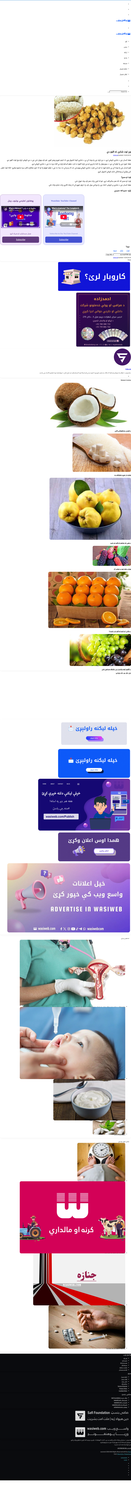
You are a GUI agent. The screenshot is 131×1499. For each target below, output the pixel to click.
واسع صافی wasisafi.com (120, 1400)
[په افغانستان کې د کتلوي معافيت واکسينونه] (72, 1079)
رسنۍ (125, 47)
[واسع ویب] (123, 21)
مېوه (115, 250)
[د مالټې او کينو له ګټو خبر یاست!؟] (89, 628)
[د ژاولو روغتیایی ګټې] (109, 1134)
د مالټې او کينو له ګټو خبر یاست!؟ (120, 631)
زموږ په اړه (124, 1361)
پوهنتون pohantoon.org (120, 1407)
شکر (121, 250)
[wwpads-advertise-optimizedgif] (94, 861)
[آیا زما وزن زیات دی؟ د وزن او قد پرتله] (101, 1181)
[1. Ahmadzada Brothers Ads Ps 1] (103, 346)
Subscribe (63, 239)
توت (128, 250)
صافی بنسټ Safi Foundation (119, 1398)
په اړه (125, 58)
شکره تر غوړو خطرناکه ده (122, 475)
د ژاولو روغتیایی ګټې (119, 1134)
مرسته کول (124, 1365)
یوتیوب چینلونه (123, 1368)
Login (125, 1460)
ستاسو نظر (124, 1384)
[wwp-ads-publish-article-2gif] (94, 777)
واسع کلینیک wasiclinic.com (119, 1405)
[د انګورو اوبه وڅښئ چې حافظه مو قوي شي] (100, 666)
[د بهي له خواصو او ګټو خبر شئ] (90, 539)
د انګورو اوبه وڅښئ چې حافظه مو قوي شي (116, 669)
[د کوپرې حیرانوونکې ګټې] (89, 427)
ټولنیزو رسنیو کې (123, 1370)
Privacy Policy (123, 1389)
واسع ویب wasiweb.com (120, 1403)
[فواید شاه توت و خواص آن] (112, 565)
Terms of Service (122, 1386)
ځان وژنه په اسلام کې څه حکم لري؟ (115, 1348)
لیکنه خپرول (123, 69)
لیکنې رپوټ (124, 1382)
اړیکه (125, 52)
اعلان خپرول (123, 74)
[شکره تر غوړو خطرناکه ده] (102, 471)
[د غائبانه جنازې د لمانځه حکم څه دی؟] (79, 1305)
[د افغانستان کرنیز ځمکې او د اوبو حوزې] (72, 1253)
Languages (124, 1458)
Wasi (129, 1452)
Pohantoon (127, 1454)
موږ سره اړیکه (123, 1363)
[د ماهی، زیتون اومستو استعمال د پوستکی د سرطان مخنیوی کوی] (89, 1120)
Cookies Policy (123, 1391)
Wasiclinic (120, 1454)
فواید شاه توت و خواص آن (122, 569)
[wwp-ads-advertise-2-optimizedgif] (94, 290)
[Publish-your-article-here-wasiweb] (84, 830)
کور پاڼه (125, 1358)
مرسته (125, 63)
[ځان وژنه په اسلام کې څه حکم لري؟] (87, 1348)
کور (126, 41)
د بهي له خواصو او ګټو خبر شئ (120, 543)
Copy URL (109, 254)
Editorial (115, 155)
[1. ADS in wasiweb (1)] (68, 932)
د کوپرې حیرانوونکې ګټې (123, 431)
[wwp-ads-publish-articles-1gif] (94, 748)
